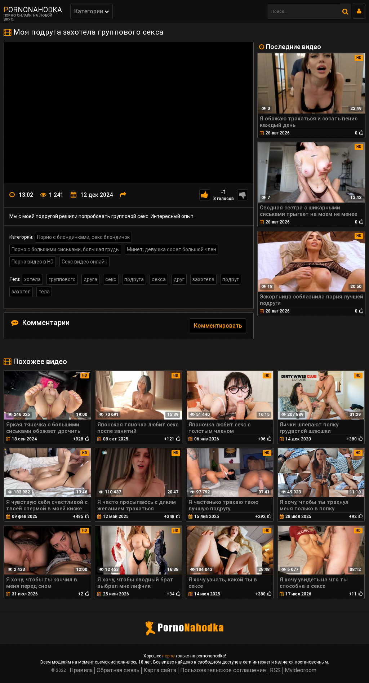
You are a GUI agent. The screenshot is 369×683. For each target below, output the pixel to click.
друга (90, 279)
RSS (275, 670)
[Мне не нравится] (242, 194)
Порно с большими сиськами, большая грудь (65, 249)
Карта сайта (159, 670)
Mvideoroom (300, 670)
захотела (203, 279)
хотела (32, 279)
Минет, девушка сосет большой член (171, 249)
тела (44, 291)
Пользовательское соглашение (223, 670)
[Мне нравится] (204, 194)
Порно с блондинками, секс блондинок (83, 237)
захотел (21, 291)
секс (110, 279)
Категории (89, 11)
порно (168, 655)
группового (62, 279)
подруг (230, 279)
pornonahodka (33, 9)
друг (179, 279)
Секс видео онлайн (84, 262)
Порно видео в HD (33, 262)
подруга (134, 279)
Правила (81, 670)
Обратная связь (118, 670)
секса (159, 279)
